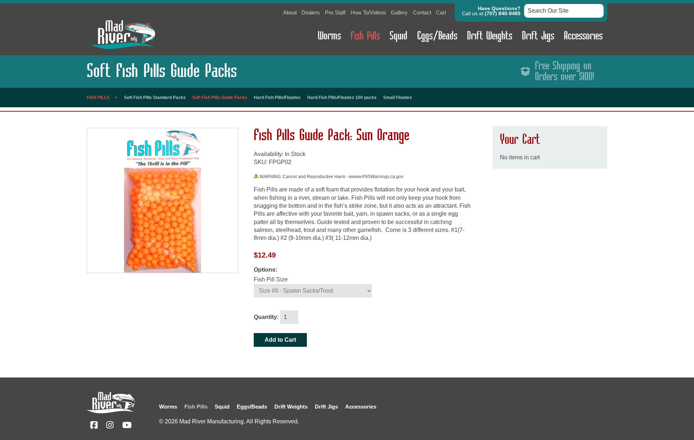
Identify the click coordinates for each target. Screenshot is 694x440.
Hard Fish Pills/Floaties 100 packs (342, 97)
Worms (329, 36)
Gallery (399, 12)
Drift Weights (489, 36)
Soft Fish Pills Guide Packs (219, 97)
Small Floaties (397, 97)
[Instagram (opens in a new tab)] (110, 426)
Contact (422, 12)
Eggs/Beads (437, 36)
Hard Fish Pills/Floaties (277, 97)
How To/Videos (368, 12)
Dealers (310, 12)
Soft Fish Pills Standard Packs (155, 97)
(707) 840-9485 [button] (502, 13)
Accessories (583, 36)
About (290, 12)
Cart (441, 12)
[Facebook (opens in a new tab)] (94, 426)
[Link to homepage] (123, 51)
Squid (398, 36)
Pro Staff (335, 12)
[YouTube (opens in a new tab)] (127, 426)
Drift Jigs (538, 36)
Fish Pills (365, 36)
